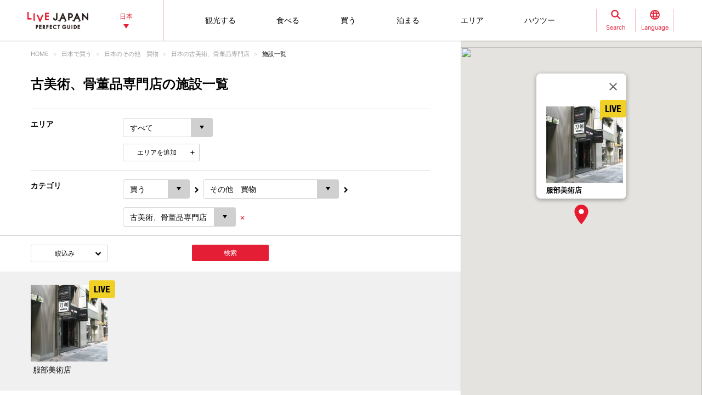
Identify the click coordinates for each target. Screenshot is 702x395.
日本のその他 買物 (131, 54)
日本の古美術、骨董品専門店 (210, 54)
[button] (581, 214)
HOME (40, 54)
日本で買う (76, 54)
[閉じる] (613, 87)
